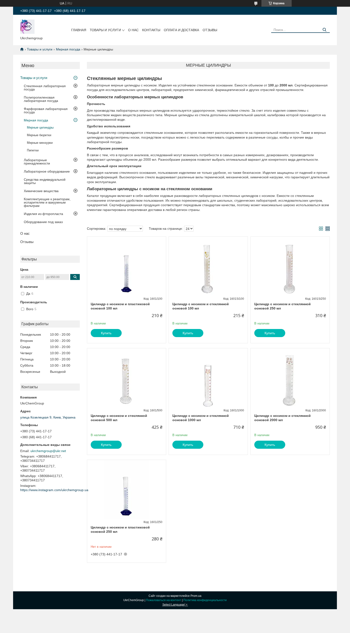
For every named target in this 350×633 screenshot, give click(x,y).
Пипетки (33, 150)
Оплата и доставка (181, 30)
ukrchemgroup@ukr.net (48, 451)
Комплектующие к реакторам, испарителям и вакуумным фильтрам (47, 202)
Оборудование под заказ (43, 222)
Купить (106, 333)
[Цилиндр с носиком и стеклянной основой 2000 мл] (290, 378)
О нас (133, 30)
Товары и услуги (105, 30)
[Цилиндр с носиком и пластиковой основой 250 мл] (126, 489)
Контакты (151, 30)
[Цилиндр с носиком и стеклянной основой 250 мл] (290, 266)
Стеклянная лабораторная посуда (45, 87)
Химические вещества (41, 191)
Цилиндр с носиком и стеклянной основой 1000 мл (200, 418)
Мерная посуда (68, 49)
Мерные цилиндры (40, 127)
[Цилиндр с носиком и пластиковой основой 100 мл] (126, 266)
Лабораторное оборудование (47, 171)
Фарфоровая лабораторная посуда (46, 110)
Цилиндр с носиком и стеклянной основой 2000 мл (282, 418)
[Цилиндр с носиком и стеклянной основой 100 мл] (208, 266)
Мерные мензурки (40, 143)
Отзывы (210, 30)
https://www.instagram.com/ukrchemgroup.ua (54, 490)
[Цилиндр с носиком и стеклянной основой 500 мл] (126, 378)
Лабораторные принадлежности (37, 161)
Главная (78, 30)
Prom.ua (195, 596)
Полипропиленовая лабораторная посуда (41, 99)
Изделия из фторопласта (43, 214)
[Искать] (324, 30)
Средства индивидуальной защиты (44, 181)
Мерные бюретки (39, 135)
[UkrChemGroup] (27, 26)
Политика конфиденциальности (205, 600)
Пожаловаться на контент (163, 600)
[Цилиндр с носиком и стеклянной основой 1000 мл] (208, 378)
